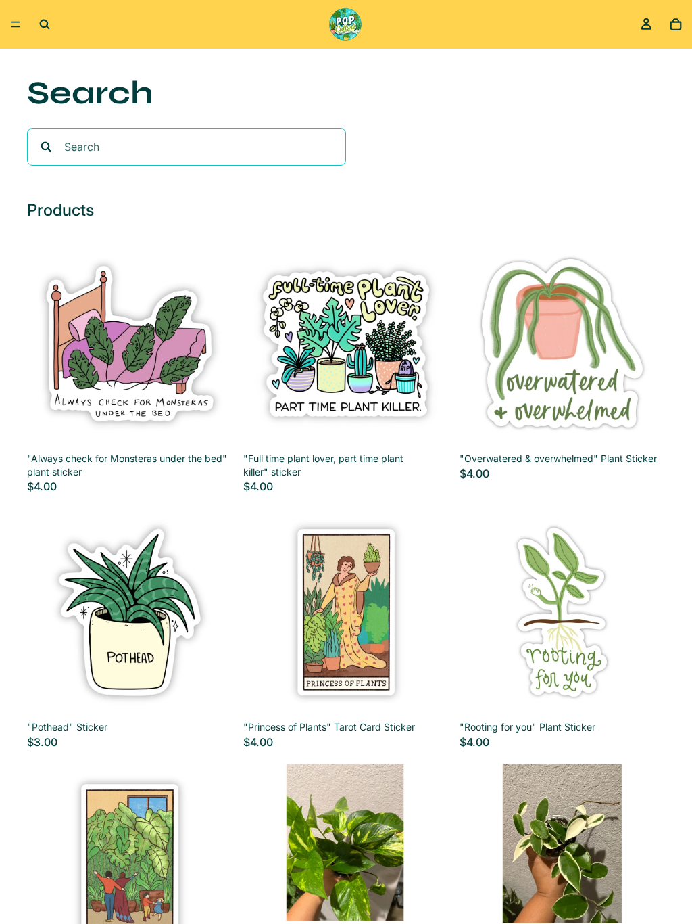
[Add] (211, 425)
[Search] (44, 24)
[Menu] (15, 24)
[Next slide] (428, 844)
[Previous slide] (263, 844)
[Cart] (676, 24)
